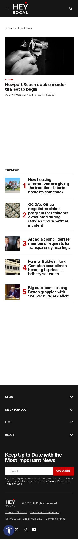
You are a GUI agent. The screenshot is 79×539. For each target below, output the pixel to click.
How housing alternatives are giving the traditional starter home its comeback (48, 186)
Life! (8, 422)
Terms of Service (16, 512)
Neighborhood (16, 409)
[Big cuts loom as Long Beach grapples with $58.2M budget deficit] (12, 292)
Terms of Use (13, 483)
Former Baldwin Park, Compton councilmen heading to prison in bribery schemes (47, 267)
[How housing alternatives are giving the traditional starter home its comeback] (12, 185)
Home (9, 28)
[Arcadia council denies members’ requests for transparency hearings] (12, 243)
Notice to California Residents (23, 518)
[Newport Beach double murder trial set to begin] (39, 56)
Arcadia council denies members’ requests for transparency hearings (49, 243)
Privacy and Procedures (44, 512)
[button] (8, 530)
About (9, 434)
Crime (10, 79)
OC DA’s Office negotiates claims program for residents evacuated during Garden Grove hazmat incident (48, 215)
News (9, 397)
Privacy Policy (56, 481)
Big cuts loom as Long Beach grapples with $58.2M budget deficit (48, 291)
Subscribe (63, 470)
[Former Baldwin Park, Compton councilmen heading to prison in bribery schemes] (12, 267)
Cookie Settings (56, 518)
